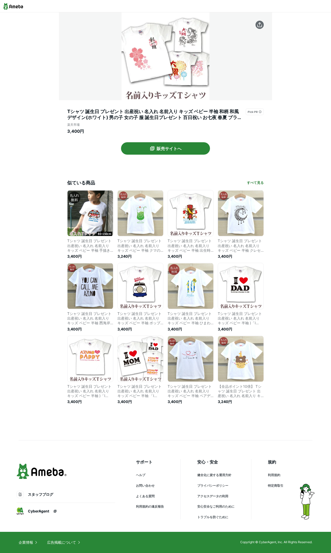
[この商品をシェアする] (259, 25)
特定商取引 (275, 485)
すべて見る (255, 182)
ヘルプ (140, 475)
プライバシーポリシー (212, 485)
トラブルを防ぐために (212, 517)
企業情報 (26, 542)
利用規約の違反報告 (150, 506)
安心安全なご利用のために (216, 506)
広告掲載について (61, 542)
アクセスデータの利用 (212, 496)
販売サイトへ (169, 148)
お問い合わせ (145, 485)
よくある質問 (145, 496)
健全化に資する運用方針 (214, 475)
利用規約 (274, 475)
